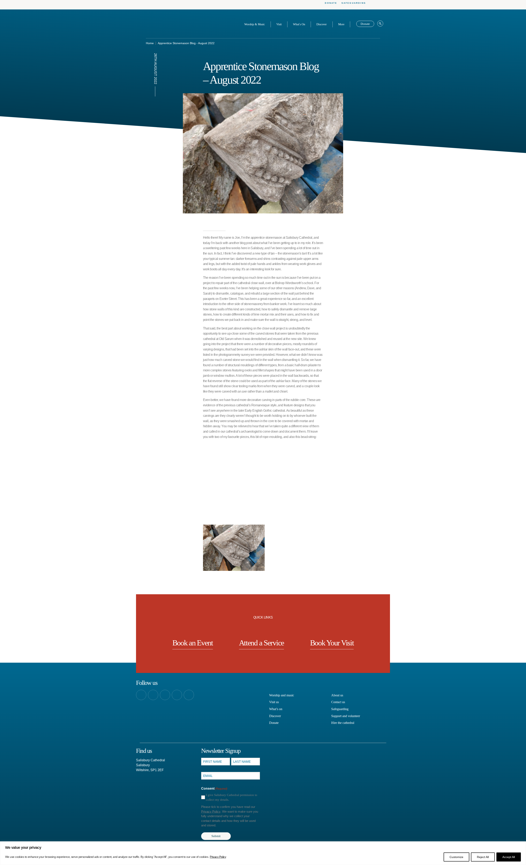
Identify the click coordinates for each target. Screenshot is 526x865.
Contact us (338, 702)
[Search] (380, 24)
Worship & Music (254, 24)
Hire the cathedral (342, 722)
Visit (279, 24)
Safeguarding (353, 3)
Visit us (274, 702)
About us (337, 695)
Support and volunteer (345, 716)
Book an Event (192, 642)
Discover (321, 24)
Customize (456, 857)
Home (150, 43)
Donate (331, 3)
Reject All (483, 857)
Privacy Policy (218, 856)
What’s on (275, 709)
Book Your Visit (332, 642)
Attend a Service (261, 642)
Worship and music (281, 695)
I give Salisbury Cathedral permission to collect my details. (231, 797)
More (341, 24)
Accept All (508, 857)
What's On (299, 24)
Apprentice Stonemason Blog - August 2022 (186, 43)
